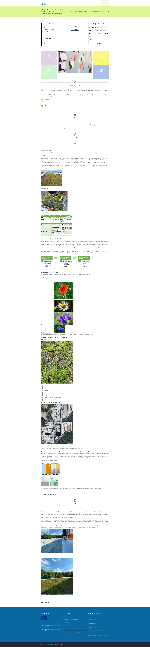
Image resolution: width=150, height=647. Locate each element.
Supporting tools (68, 635)
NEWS (98, 2)
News (66, 625)
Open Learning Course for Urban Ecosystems (73, 632)
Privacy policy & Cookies (93, 619)
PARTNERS (72, 2)
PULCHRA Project (51, 644)
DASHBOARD (105, 2)
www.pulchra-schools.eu (46, 633)
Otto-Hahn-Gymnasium (49, 29)
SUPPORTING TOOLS (89, 2)
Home (71, 11)
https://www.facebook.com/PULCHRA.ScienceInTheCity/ (99, 635)
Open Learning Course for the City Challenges (73, 628)
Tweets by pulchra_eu (92, 627)
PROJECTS (79, 2)
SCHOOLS (55, 2)
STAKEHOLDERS (63, 2)
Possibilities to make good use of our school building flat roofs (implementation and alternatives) (74, 618)
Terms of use (90, 617)
